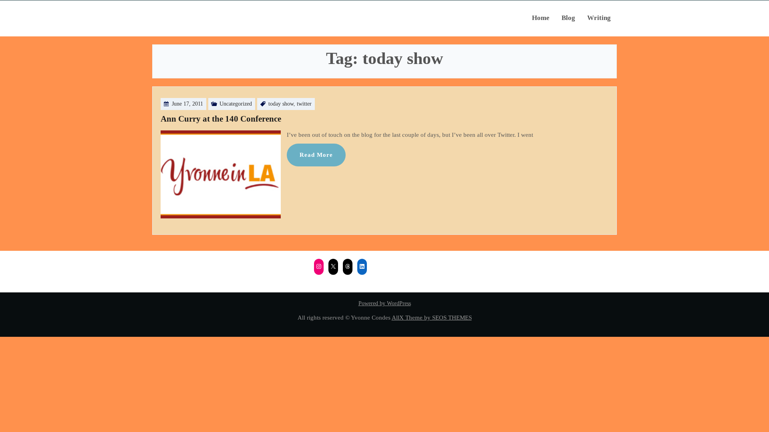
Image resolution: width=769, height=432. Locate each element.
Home (541, 18)
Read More (316, 154)
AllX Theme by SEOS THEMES (432, 317)
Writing (599, 18)
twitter (304, 104)
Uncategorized (235, 104)
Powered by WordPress (384, 303)
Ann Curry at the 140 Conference (221, 119)
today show (281, 104)
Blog (568, 18)
